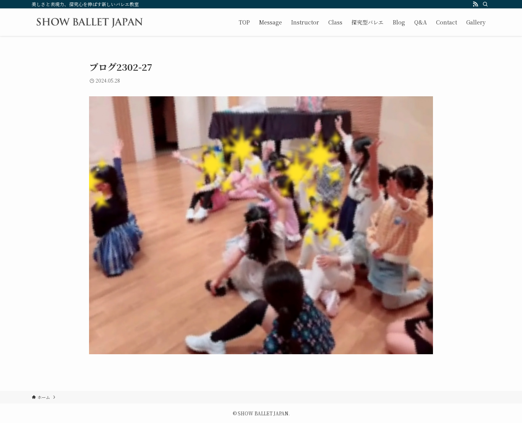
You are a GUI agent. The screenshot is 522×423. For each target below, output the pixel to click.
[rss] (475, 4)
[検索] (485, 4)
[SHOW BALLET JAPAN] (89, 22)
